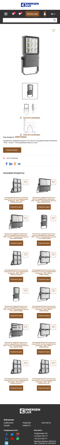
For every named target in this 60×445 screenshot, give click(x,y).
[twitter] (12, 434)
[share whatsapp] (18, 439)
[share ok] (15, 164)
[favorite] (20, 14)
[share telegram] (6, 443)
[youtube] (12, 439)
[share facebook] (6, 164)
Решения (27, 423)
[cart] (13, 14)
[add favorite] (53, 30)
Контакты (46, 423)
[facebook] (6, 434)
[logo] (30, 5)
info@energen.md (40, 433)
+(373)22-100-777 (41, 436)
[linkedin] (6, 439)
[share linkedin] (11, 164)
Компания (8, 423)
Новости (26, 426)
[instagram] (18, 434)
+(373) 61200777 (40, 439)
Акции (7, 426)
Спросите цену (12, 150)
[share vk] (19, 164)
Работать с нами (32, 14)
